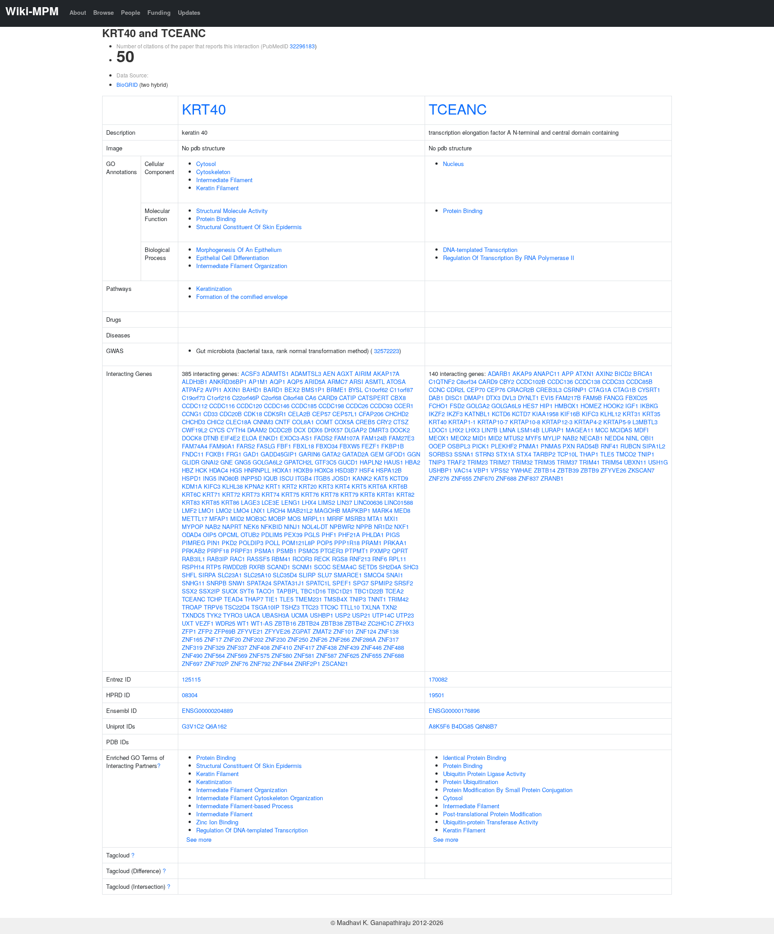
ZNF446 (371, 647)
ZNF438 (326, 647)
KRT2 (289, 486)
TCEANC (458, 108)
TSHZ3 (290, 607)
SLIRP (307, 575)
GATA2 (331, 454)
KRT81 (386, 494)
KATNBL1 (477, 413)
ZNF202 (253, 639)
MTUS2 (514, 438)
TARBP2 (544, 454)
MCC (601, 430)
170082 (438, 679)
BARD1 (273, 389)
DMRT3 (378, 430)
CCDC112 (194, 405)
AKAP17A (386, 373)
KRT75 (290, 494)
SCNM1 (302, 567)
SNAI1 (394, 575)
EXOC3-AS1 (296, 438)
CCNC (437, 389)
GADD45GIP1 (279, 454)
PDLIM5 (271, 534)
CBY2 (506, 381)
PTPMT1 (356, 550)
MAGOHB (327, 510)
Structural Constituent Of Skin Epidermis (249, 226)
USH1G (658, 462)
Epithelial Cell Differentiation (232, 257)
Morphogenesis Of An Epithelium (239, 249)
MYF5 (533, 438)
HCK (201, 470)
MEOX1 (439, 438)
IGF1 (631, 405)
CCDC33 (613, 381)
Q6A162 (216, 726)
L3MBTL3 (645, 422)
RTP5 (213, 567)
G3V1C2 (193, 726)
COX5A (344, 422)
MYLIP (552, 438)
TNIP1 (646, 454)
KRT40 (204, 108)
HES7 (530, 405)
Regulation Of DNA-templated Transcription (252, 830)
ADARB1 (499, 373)
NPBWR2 (342, 526)
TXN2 (389, 607)
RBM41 (281, 558)
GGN (413, 454)
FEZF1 (370, 446)
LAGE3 (250, 502)
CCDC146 (276, 405)
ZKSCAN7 (641, 470)
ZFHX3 (405, 623)
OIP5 (209, 534)
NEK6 (251, 526)
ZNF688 (393, 655)
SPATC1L (318, 583)
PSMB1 (286, 550)
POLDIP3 (251, 542)
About (77, 12)
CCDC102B (531, 381)
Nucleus (453, 163)
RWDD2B (235, 567)
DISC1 (453, 397)
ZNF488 (393, 647)
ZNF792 (260, 663)
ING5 (209, 478)
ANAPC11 (546, 373)
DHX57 (333, 430)
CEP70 (476, 389)
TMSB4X (336, 599)
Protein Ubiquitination (470, 781)
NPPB (364, 526)
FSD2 (457, 405)
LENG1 (290, 502)
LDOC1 (438, 430)
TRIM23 (477, 462)
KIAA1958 (545, 413)
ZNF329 (214, 647)
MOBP (277, 518)
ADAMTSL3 (306, 373)
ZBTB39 (568, 470)
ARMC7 (337, 381)
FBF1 (284, 446)
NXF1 (401, 526)
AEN (329, 373)
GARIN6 (309, 454)
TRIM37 (567, 462)
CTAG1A (600, 389)
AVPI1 (213, 389)
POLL (272, 542)
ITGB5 (322, 478)
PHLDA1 (373, 534)
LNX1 (258, 510)
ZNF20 (232, 639)
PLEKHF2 (504, 446)
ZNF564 (214, 655)
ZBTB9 (589, 470)
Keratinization (214, 288)
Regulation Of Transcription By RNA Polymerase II (508, 257)
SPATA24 (259, 583)
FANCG (614, 397)
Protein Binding (216, 218)
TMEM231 (308, 599)
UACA (252, 615)
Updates (189, 12)
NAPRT (232, 526)
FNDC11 (193, 454)
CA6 (310, 397)
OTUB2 (250, 534)
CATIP (347, 397)
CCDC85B (639, 381)
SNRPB (216, 583)
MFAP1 (218, 518)
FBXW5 (350, 446)
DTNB (211, 438)
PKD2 (229, 542)
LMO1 (206, 510)
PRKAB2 (193, 550)
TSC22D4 (236, 607)
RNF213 (359, 558)
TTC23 (309, 607)
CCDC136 (560, 381)
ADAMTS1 (275, 373)
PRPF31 (242, 550)
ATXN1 (585, 373)
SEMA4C (344, 567)
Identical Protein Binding (474, 757)
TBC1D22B (368, 591)
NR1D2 (383, 526)
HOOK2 (613, 405)
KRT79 (349, 494)
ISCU (286, 478)
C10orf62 (376, 389)
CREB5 (365, 422)
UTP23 (405, 615)
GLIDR (190, 462)
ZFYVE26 (277, 631)
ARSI (356, 381)
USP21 (361, 615)
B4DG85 (462, 726)
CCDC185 (304, 405)
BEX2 (292, 389)
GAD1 (251, 454)
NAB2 (212, 526)
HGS (236, 470)
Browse (103, 12)
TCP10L (567, 454)
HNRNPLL (257, 470)
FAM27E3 (401, 438)
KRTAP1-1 (462, 422)
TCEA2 (394, 591)
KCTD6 (501, 413)
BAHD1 (252, 389)
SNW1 (236, 583)
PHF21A (349, 534)
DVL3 (509, 397)
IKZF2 (437, 413)
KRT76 (310, 494)
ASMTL (375, 381)
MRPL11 (314, 518)
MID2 (237, 518)
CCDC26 (357, 405)
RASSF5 (258, 558)
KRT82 (405, 494)
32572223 (386, 350)
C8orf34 (466, 381)
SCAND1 (278, 567)
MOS (294, 518)
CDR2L (456, 389)
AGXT (345, 373)
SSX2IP (209, 591)
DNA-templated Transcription (480, 249)
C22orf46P (245, 397)
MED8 (402, 510)
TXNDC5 (193, 615)
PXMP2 (380, 550)
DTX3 (493, 397)
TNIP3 (357, 599)
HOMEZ (591, 405)
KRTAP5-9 (617, 422)
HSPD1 (191, 478)
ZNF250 (298, 639)
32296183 (302, 46)
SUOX (230, 591)
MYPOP (192, 526)
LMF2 (189, 510)
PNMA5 (551, 446)
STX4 (523, 454)
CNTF (282, 422)
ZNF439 (349, 647)
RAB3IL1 (193, 558)
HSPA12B (389, 470)
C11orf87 (401, 389)
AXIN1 (232, 389)
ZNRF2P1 (307, 663)
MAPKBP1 (356, 510)
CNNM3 (263, 422)
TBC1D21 (340, 591)
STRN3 (484, 454)
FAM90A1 (222, 446)
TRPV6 (213, 607)
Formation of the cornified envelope (242, 296)
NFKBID (271, 526)
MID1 (479, 438)
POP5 (324, 542)
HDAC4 (218, 470)
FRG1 (233, 454)
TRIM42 (398, 599)
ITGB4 (303, 478)
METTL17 (194, 518)
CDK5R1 (275, 413)
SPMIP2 (381, 583)
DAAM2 (257, 430)
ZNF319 (192, 647)
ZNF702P (216, 663)
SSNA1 (463, 454)
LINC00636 (368, 502)
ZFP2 (205, 631)
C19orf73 (193, 397)
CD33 (210, 413)
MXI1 (391, 518)
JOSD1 (341, 478)
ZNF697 (192, 663)
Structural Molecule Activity (232, 210)
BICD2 (623, 373)
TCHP (214, 599)
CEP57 (321, 413)
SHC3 (410, 567)
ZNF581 (304, 655)
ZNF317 (388, 639)
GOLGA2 (478, 405)
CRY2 (384, 422)
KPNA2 (254, 486)
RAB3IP (217, 558)
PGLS (312, 534)
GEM (377, 454)
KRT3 (325, 486)
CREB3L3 (549, 389)
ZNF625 (349, 655)
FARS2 (245, 446)
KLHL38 (232, 486)
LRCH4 (276, 510)
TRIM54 (612, 462)
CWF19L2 (194, 430)
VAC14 (463, 470)
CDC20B (230, 413)
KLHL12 (610, 413)
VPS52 (499, 470)
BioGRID (127, 84)
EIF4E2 (230, 438)
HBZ (188, 470)
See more (198, 839)
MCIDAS (621, 430)
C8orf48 (293, 397)
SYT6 (247, 591)
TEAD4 (233, 599)
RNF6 (379, 558)
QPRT (400, 550)
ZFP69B (225, 631)
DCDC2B (280, 430)
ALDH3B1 (194, 381)
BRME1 (337, 389)
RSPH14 (193, 567)
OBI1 (647, 438)
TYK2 (213, 615)
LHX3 (472, 430)
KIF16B (570, 413)
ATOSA (396, 381)
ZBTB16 (285, 623)
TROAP (192, 607)
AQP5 (295, 381)
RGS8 (340, 558)
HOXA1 (282, 470)
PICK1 (480, 446)
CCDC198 (331, 405)
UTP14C (383, 615)
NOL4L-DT (315, 526)
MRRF (335, 518)
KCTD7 (521, 413)
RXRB (257, 567)
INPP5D (251, 478)
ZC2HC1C (381, 623)
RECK (322, 558)
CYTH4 (236, 430)
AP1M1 (258, 381)
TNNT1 (377, 599)
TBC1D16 (313, 591)
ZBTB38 (332, 623)
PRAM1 (371, 542)
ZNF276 (439, 478)
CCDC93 (381, 405)
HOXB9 (303, 470)
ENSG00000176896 (454, 710)
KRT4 (342, 486)
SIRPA (207, 575)
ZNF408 (259, 647)
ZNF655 (371, 655)
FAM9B (592, 397)
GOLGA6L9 (506, 405)
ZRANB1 (552, 478)
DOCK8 (192, 438)
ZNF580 (281, 655)
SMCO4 (374, 575)
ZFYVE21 (250, 631)
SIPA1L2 (653, 446)
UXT (188, 623)
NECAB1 (591, 438)
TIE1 (271, 599)
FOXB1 (215, 454)
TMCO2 (626, 454)
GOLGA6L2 (267, 462)
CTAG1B (624, 389)
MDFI (641, 430)
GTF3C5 (325, 462)
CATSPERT (373, 397)
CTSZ (400, 422)
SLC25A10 (257, 575)
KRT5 (359, 486)
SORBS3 (440, 454)
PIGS (393, 534)
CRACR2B (520, 389)
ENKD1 (268, 438)
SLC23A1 (230, 575)
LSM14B (528, 430)
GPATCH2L (298, 462)
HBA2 (412, 462)
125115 (191, 679)
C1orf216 (218, 397)
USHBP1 (321, 615)
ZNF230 (275, 639)
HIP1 (546, 405)
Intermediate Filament (224, 179)
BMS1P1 (313, 389)
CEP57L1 (344, 413)
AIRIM (363, 373)
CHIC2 (215, 422)
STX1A (505, 454)
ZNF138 (388, 631)
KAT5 (381, 478)
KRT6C (191, 494)
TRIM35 (544, 462)
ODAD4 (191, 534)
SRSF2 (403, 583)
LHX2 (456, 430)
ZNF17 (213, 639)
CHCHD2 (396, 413)
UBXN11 (635, 462)
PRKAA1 (395, 542)
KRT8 (367, 494)
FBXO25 (636, 397)
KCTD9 (399, 478)
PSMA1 (264, 550)
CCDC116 (222, 405)
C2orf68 (271, 397)
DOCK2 (400, 430)
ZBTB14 (544, 470)
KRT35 (651, 413)
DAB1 (436, 397)
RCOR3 (302, 558)
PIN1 (213, 542)
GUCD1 (348, 462)
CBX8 (398, 397)
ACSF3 (250, 373)
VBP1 (481, 470)
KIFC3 (212, 486)
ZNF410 (281, 647)
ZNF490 (192, 655)
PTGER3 (331, 550)
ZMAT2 (322, 631)
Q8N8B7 (486, 726)
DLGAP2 (355, 430)
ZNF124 (366, 631)
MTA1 (375, 518)
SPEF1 (341, 583)
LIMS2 (326, 502)
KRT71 (211, 494)
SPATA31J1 (288, 583)
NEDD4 (614, 438)
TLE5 (286, 599)
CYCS (217, 430)
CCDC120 (249, 405)
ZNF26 (318, 639)
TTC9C (329, 607)
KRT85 (210, 502)
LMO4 (241, 510)
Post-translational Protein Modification (492, 814)
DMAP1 (474, 397)
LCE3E (271, 502)
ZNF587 (326, 655)
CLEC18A (238, 422)
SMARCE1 (348, 575)
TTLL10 (350, 607)
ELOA (249, 438)
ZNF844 (282, 663)
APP (568, 373)
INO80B (228, 478)
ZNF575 (259, 655)
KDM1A (192, 486)
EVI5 (547, 397)
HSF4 (366, 470)
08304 (190, 695)
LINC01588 (398, 502)
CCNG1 (192, 413)
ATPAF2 (192, 389)
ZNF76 (239, 663)
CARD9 (327, 397)
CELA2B (299, 413)
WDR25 (225, 623)
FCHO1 (438, 405)
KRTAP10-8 (525, 422)
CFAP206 (371, 413)
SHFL (189, 575)
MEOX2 (461, 438)
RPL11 (397, 558)
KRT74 (271, 494)
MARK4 (382, 510)
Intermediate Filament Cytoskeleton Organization (259, 797)
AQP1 (277, 381)
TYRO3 (232, 615)
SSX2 (189, 591)
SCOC (322, 567)
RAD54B (587, 446)
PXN (569, 446)
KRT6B (398, 486)
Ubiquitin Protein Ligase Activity (484, 773)
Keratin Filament (217, 187)
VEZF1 (204, 623)
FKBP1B (392, 446)
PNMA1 (529, 446)
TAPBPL (287, 591)
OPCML (228, 534)
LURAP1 (553, 430)
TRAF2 (456, 462)
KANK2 (362, 478)
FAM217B (568, 397)
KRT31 (632, 413)
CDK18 (253, 413)
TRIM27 (500, 462)
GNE (226, 462)
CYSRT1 (649, 389)
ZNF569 (237, 655)
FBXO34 (327, 446)
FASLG (266, 446)
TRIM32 (522, 462)
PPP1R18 (347, 542)
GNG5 (243, 462)
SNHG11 (193, 583)
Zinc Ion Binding (217, 822)
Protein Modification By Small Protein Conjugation (507, 789)
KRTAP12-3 (557, 422)
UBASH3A (275, 615)
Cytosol (206, 163)
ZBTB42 (355, 623)
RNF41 (610, 446)
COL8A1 (303, 422)
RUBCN (630, 446)
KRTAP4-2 (588, 422)
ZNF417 (304, 647)
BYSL (355, 389)
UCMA (299, 615)
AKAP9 (522, 373)
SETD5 (367, 567)
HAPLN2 (371, 462)
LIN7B (490, 430)
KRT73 (251, 494)
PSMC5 (308, 550)
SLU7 (325, 575)
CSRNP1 (575, 389)
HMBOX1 (567, 405)
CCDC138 (587, 381)
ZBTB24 (308, 623)
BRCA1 (643, 373)
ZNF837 (528, 478)
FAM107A (347, 438)
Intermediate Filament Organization (241, 265)
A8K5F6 (439, 726)
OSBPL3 (458, 446)
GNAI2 (210, 462)
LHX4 (309, 502)
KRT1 (273, 486)
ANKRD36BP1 (228, 381)
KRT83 (191, 502)
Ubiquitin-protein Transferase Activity (490, 822)
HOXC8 (323, 470)
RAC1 (237, 558)
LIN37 (344, 502)
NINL (632, 438)
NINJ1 (292, 526)
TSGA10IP (265, 607)
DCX (300, 430)
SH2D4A (390, 567)
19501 (436, 695)
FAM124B (374, 438)
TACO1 (265, 591)
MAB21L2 (300, 510)
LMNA (507, 430)
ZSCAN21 (335, 663)
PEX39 (293, 534)
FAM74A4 (194, 446)
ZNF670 (483, 478)
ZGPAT (301, 631)
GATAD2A (355, 454)
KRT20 (308, 486)
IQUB (270, 478)
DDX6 (315, 430)
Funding (159, 12)
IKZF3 (455, 413)
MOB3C (256, 518)
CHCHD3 (193, 422)
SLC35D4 (285, 575)
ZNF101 (343, 631)
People (130, 12)
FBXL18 (303, 446)
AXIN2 (604, 373)
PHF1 (329, 534)
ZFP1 (189, 631)
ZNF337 (237, 647)
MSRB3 (355, 518)
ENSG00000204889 (207, 710)
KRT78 (330, 494)
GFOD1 (395, 454)
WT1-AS (262, 623)
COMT (324, 422)
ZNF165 (192, 639)
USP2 (342, 615)
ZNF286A (364, 639)
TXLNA (370, 607)
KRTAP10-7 (492, 422)
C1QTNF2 (442, 381)
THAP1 (589, 454)
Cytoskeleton (213, 171)
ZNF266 (339, 639)
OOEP (437, 446)
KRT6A (377, 486)
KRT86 (230, 502)
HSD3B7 (346, 470)
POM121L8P (298, 542)
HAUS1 (393, 462)
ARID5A (315, 381)
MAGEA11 (579, 430)
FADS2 (323, 438)
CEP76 (496, 389)
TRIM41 (589, 462)
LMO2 (224, 510)
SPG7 (361, 583)
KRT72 (231, 494)
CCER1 (403, 405)
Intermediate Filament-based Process (244, 806)
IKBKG (649, 405)
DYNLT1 (528, 397)
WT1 (243, 623)
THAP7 (254, 599)
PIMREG (193, 542)
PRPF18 (218, 550)
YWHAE (521, 470)
